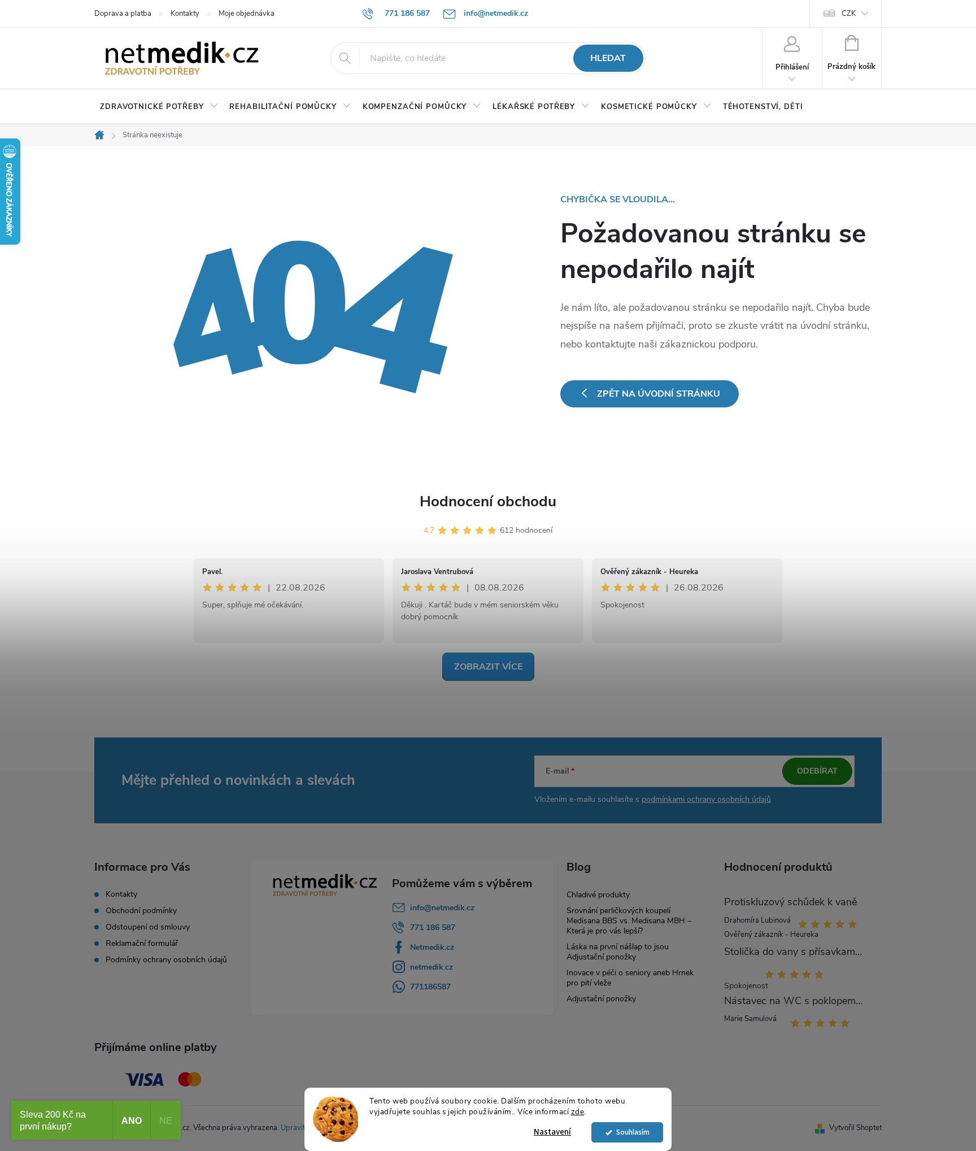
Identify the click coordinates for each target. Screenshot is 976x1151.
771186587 (430, 986)
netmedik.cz (431, 967)
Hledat (608, 58)
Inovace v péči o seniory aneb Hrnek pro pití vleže (630, 977)
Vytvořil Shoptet (855, 1128)
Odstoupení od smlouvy (148, 927)
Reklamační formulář (142, 943)
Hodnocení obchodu (488, 501)
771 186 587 (432, 927)
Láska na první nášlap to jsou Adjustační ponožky (618, 951)
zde (578, 1111)
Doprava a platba (122, 13)
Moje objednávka (246, 13)
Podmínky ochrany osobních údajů (166, 960)
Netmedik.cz (432, 947)
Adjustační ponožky (601, 998)
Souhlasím (633, 1132)
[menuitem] (159, 106)
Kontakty (185, 13)
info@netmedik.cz (442, 907)
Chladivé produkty (598, 894)
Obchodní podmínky (141, 910)
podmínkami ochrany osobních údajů (706, 799)
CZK (849, 13)
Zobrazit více (488, 667)
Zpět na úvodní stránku (658, 394)
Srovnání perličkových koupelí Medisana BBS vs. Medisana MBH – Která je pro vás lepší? (629, 920)
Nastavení (552, 1132)
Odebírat (817, 771)
